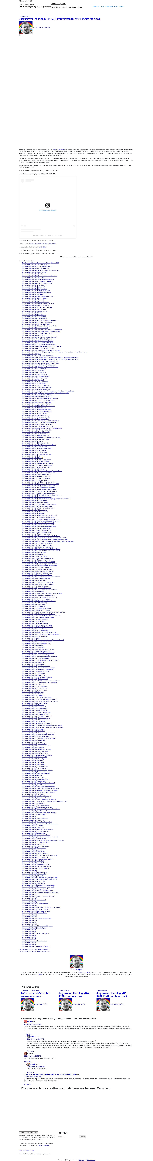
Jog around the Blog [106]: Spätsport (33, 747)
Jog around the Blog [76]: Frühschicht (33, 803)
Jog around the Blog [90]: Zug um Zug (33, 777)
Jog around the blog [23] (29, 902)
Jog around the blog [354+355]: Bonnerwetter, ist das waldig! (40, 398)
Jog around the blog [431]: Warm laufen (33, 300)
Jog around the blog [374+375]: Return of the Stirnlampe (39, 365)
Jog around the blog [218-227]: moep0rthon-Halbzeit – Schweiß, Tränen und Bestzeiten (48, 541)
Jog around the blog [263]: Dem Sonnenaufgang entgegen (39, 504)
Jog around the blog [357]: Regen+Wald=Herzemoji (37, 395)
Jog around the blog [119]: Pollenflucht (33, 721)
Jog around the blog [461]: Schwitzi (32, 274)
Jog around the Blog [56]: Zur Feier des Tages (35, 842)
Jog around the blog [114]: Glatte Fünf (33, 731)
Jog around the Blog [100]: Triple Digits (33, 759)
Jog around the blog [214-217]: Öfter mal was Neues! (37, 543)
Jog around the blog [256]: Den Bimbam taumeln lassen (38, 517)
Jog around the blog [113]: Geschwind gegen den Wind (38, 733)
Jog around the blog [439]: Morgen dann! (34, 285)
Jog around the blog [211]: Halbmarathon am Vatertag (37, 547)
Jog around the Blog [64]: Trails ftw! (33, 827)
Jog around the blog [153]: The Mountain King (35, 655)
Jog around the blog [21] (29, 905)
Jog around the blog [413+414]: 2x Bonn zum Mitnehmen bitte (40, 320)
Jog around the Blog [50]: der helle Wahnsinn (35, 853)
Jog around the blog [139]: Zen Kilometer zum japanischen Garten (41, 681)
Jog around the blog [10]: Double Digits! (34, 928)
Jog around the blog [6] (29, 935)
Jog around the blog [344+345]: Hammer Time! (35, 415)
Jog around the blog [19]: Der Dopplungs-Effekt (36, 911)
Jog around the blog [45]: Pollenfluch (33, 861)
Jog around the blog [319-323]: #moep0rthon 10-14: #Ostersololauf (59, 18)
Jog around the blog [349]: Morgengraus (34, 408)
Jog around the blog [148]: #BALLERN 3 (33, 664)
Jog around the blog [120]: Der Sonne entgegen (36, 718)
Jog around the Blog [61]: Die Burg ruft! (33, 833)
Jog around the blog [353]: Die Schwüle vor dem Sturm (38, 400)
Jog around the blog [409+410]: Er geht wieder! (36, 324)
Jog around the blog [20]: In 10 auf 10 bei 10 (35, 909)
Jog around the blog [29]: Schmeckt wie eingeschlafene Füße (40, 892)
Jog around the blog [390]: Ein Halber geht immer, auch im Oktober (41, 346)
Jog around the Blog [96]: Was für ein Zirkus (35, 766)
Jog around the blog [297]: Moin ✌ (32, 458)
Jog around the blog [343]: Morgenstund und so (36, 417)
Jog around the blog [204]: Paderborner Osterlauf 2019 (38, 562)
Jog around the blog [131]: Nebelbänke (33, 695)
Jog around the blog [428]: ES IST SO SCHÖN (35, 305)
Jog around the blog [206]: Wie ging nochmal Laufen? (38, 558)
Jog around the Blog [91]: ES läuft (32, 775)
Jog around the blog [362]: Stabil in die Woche (35, 385)
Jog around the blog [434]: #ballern (32, 294)
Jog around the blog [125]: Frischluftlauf (34, 707)
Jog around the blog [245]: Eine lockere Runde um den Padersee (41, 536)
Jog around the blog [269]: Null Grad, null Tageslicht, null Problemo (41, 495)
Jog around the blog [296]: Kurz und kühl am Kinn (36, 460)
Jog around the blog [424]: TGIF (31, 313)
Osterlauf (61, 149)
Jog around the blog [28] (29, 894)
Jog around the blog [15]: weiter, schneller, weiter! (36, 918)
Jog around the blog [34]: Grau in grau (33, 883)
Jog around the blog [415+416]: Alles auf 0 (34, 318)
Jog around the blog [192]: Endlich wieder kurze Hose (37, 584)
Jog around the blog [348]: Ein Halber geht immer (36, 409)
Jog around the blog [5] (29, 937)
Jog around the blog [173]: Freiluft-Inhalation (35, 619)
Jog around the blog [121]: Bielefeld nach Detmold (36, 716)
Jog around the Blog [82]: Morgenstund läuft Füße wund (38, 792)
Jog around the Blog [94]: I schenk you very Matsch (37, 770)
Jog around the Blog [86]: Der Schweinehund (35, 785)
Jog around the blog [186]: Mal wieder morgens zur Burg (38, 595)
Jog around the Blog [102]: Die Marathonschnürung (37, 755)
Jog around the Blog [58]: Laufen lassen (34, 838)
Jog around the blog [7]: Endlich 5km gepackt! (35, 933)
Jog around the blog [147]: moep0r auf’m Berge (36, 666)
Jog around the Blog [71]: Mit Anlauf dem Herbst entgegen (39, 812)
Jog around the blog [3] (29, 943)
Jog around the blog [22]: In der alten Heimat (35, 903)
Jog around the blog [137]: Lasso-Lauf (33, 684)
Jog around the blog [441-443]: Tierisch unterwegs (37, 281)
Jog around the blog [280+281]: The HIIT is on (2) (36, 480)
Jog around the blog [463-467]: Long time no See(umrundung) (40, 270)
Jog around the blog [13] (29, 922)
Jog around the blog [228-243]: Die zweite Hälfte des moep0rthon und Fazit (44, 539)
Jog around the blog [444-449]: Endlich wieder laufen (38, 279)
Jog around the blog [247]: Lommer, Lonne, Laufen (37, 532)
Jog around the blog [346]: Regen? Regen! (34, 413)
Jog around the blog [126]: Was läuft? (33, 705)
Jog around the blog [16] (29, 916)
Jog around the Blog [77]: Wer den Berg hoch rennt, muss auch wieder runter (44, 801)
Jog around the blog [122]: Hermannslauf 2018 (35, 714)
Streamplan (109, 6)
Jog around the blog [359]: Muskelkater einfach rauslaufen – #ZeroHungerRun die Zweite (48, 391)
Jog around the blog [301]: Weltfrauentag (34, 450)
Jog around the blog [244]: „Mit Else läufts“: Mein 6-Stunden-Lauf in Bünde (44, 538)
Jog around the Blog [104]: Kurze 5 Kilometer (35, 751)
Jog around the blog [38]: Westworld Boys (34, 874)
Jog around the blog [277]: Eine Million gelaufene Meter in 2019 (40, 484)
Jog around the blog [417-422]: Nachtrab (34, 317)
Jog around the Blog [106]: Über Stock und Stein (36, 746)
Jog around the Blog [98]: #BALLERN (33, 762)
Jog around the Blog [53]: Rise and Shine (34, 848)
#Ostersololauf (33, 244)
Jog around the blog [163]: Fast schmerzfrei (35, 636)
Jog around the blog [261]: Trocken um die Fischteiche (38, 508)
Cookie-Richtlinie (43, 1146)
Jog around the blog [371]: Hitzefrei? (33, 370)
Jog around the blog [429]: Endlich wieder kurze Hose (38, 304)
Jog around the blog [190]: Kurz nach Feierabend (36, 588)
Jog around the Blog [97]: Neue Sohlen (33, 764)
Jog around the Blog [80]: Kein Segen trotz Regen (36, 796)
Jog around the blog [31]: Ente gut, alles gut (35, 889)
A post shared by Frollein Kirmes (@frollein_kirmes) (47, 235)
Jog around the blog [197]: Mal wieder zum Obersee (37, 575)
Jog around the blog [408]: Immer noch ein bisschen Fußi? (39, 326)
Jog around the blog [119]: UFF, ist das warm (35, 720)
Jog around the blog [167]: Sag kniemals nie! (35, 630)
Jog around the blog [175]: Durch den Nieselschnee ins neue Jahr (41, 616)
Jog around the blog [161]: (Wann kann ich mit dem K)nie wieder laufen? (43, 640)
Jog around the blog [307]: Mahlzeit (32, 441)
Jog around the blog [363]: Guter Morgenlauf (35, 383)
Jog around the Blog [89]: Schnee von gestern (35, 779)
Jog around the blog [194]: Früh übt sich (34, 580)
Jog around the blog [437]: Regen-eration (34, 289)
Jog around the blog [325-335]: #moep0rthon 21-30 (37, 424)
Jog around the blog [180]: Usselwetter (33, 606)
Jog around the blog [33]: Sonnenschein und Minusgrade (38, 885)
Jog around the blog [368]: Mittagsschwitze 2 (35, 376)
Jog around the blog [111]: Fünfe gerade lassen (35, 736)
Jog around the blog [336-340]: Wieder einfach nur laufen (39, 422)
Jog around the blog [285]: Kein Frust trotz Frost (36, 476)
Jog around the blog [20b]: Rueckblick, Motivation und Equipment (41, 907)
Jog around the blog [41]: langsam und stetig (35, 868)
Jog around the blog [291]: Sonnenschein (34, 469)
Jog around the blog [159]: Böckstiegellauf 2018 (36, 643)
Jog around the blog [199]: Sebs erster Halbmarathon (37, 571)
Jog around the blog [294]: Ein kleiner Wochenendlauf (38, 463)
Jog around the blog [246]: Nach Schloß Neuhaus (36, 534)
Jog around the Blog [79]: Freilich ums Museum (35, 798)
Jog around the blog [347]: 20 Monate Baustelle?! (36, 411)
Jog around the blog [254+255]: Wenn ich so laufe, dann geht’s (41, 519)
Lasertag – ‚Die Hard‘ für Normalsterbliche (34, 941)
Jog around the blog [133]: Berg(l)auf (32, 692)
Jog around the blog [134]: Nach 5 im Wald (34, 690)
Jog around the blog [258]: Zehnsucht (33, 513)
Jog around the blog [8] (29, 931)
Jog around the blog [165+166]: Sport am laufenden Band (39, 632)
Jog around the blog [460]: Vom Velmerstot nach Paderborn (39, 276)
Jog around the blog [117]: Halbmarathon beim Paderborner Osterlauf (42, 725)
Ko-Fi (40, 974)
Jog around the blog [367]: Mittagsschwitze (35, 378)
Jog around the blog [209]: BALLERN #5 (34, 552)
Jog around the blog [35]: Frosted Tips (33, 881)
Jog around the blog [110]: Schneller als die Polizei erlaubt (39, 738)
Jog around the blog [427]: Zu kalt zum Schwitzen (37, 307)
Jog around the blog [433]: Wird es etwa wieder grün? (38, 296)
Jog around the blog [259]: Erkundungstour (35, 512)
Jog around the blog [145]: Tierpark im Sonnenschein (37, 669)
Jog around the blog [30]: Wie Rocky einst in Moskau (37, 890)
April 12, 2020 (42, 247)
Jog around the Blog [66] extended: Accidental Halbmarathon (40, 824)
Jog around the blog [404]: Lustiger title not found (37, 333)
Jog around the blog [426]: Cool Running (34, 309)
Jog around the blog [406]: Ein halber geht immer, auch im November (42, 330)
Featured (96, 6)
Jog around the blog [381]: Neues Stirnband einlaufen (37, 356)
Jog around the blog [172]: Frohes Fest (33, 621)
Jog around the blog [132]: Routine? (32, 694)
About (122, 6)
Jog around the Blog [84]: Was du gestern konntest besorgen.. (40, 788)
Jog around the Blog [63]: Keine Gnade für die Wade (37, 829)
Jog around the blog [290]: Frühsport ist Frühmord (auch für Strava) (42, 471)
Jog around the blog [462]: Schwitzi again (34, 272)
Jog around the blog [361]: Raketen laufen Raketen (37, 387)
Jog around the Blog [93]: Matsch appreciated (35, 772)
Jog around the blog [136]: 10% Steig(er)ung (35, 686)
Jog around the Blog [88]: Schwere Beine (34, 781)
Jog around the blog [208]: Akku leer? (33, 554)
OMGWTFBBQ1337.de (26, 4)
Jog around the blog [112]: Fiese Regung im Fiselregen (38, 734)
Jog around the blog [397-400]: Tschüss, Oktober (37, 339)
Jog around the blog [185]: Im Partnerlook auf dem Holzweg (39, 597)
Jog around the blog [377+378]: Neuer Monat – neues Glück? (40, 361)
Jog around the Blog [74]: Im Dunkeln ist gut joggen (37, 807)
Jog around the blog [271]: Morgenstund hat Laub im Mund (39, 491)
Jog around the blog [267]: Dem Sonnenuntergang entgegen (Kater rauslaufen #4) (46, 499)
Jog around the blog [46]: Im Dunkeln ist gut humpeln (37, 859)
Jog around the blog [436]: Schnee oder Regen (36, 291)
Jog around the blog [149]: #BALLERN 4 (34, 662)
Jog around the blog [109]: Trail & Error (33, 740)
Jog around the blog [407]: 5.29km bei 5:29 (35, 328)
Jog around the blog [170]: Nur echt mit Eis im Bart (37, 625)
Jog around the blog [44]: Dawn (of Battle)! (35, 863)
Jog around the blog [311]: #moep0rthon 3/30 (35, 434)
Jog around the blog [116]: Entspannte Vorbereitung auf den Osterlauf (42, 727)
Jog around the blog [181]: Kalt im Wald (33, 604)
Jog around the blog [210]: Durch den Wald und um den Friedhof (41, 551)
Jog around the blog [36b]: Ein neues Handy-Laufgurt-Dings (39, 877)
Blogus (81, 1160)
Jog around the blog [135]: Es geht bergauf (34, 688)
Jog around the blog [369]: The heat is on (34, 374)
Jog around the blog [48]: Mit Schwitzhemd (35, 857)
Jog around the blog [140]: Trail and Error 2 (35, 679)
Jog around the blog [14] (29, 920)
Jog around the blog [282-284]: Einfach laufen (36, 478)
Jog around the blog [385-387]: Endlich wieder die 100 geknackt (41, 350)
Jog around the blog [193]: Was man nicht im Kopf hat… (38, 582)
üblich (54, 149)
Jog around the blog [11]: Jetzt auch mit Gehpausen (37, 926)
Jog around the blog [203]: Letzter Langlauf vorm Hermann (39, 564)
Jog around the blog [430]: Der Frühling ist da (35, 302)
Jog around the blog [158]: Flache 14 (33, 645)
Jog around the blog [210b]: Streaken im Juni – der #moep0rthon (41, 549)
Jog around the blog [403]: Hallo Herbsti (34, 335)
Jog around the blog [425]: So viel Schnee (34, 311)
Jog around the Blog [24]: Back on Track (34, 900)
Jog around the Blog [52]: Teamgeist (33, 850)
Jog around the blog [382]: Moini (31, 354)
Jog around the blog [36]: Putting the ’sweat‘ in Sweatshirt (39, 879)
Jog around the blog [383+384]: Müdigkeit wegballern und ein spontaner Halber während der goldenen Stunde (54, 352)
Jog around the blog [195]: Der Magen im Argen (36, 578)
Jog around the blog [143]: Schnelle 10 (33, 673)
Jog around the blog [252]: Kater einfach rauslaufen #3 (38, 523)
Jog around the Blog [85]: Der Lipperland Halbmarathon (38, 786)
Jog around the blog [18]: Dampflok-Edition (34, 913)
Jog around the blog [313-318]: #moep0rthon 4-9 (36, 430)
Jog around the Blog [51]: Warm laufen (33, 851)
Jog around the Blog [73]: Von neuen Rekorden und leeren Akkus (41, 809)
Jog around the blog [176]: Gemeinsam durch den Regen (38, 614)
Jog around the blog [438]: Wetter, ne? (33, 287)
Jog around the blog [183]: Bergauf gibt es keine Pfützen (39, 601)
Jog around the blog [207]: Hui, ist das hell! (34, 556)
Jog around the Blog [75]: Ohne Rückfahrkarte (35, 805)
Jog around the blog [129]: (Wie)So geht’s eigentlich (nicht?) (39, 699)
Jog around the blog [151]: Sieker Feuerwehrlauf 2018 (37, 658)
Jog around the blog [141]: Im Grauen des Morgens (37, 677)
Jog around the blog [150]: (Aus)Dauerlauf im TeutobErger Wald (40, 660)
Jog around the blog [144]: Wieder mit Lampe (35, 671)
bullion (29, 1022)
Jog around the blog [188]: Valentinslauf (34, 591)
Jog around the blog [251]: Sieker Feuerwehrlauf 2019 (38, 525)
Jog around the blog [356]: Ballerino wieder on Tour (37, 396)
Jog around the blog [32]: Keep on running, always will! (38, 887)
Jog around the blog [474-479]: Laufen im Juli (35, 265)
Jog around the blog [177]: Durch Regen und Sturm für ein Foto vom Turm (43, 612)
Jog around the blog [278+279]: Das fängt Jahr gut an (38, 482)
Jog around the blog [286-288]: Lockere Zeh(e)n (36, 474)
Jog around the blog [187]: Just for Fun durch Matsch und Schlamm (42, 593)
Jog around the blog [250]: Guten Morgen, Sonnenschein (39, 526)
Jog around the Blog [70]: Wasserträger (34, 814)
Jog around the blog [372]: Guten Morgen (34, 369)
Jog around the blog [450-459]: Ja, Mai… (34, 278)
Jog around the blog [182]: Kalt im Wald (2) (34, 603)
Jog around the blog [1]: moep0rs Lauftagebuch (36, 946)
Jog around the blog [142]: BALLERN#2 (33, 675)
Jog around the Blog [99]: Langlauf (32, 760)
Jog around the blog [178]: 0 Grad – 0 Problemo (36, 610)
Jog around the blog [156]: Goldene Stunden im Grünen (38, 649)
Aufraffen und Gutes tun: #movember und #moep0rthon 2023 (40, 263)
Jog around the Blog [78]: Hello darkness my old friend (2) (39, 799)
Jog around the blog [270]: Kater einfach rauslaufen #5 (38, 493)
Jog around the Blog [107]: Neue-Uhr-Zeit (34, 744)
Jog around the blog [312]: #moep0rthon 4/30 (35, 432)
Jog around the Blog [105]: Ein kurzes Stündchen (36, 749)
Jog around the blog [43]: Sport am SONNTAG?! (36, 864)
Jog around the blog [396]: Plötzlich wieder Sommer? (37, 341)
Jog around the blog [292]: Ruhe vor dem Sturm (36, 467)
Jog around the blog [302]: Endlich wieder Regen (36, 448)
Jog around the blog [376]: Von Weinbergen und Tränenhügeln (40, 363)
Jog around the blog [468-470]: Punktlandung (35, 268)
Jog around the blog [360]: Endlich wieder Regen (36, 389)
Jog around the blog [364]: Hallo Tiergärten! (35, 382)
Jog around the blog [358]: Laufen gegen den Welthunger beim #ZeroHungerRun (45, 393)
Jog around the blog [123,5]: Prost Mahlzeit (34, 710)
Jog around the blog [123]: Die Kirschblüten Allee (36, 712)
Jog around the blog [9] (29, 929)
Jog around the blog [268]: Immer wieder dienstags (37, 497)
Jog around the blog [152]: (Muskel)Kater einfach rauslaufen (39, 656)
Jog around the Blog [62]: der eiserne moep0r (35, 831)
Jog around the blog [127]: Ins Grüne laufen (35, 703)
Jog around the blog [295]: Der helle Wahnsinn (35, 461)
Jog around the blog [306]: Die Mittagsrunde (35, 443)
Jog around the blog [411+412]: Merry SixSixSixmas (37, 322)
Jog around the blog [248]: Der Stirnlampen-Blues (36, 530)
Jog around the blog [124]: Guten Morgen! (34, 708)
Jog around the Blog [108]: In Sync (32, 742)
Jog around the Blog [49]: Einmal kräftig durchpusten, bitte (39, 855)
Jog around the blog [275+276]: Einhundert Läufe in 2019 (39, 486)
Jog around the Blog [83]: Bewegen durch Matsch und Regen (40, 790)
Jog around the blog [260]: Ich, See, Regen (34, 510)
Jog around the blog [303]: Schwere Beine (34, 447)
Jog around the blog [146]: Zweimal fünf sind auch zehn (38, 668)
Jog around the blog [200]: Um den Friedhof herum (37, 569)
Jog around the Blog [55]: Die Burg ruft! (33, 844)
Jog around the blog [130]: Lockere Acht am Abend (37, 697)
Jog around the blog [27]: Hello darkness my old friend (38, 896)
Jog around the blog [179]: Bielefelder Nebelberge (36, 608)
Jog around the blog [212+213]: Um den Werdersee (37, 545)
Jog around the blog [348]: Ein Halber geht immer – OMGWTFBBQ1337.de (50, 1074)
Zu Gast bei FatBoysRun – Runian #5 (33, 820)
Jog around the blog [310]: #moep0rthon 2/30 (35, 435)
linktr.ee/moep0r (84, 972)
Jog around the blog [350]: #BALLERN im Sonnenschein (38, 406)
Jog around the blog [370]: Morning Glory (34, 372)
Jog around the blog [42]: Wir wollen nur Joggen (36, 866)
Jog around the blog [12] (29, 924)
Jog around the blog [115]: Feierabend (33, 729)
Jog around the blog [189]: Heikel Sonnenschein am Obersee (39, 590)
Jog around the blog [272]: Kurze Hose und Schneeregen (39, 489)
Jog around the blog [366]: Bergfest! (33, 380)
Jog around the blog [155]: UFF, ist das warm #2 (36, 651)
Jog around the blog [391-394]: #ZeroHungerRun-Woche (39, 344)
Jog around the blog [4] (29, 939)
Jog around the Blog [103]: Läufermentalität (35, 753)
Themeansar (91, 1160)
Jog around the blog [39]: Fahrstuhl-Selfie (34, 872)
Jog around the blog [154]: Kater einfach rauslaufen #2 (38, 653)
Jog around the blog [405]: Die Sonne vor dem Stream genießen (41, 331)
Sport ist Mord (24, 16)
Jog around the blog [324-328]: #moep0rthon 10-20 (37, 426)
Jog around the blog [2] (29, 944)
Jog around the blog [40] (29, 870)
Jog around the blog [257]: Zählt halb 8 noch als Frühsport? (39, 515)
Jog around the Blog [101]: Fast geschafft (34, 757)
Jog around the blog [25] (29, 898)
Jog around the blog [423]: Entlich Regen (34, 315)
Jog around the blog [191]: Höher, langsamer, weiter (37, 586)
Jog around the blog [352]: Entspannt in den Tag (36, 402)
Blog (102, 6)
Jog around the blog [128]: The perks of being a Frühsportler (40, 701)
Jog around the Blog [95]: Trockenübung (34, 768)
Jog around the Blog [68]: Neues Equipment (35, 818)
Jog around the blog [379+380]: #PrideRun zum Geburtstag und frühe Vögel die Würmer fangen (50, 357)
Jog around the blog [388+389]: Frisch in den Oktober (38, 348)
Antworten (27, 1034)
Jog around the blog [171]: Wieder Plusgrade (35, 623)
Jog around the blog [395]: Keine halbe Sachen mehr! (37, 343)
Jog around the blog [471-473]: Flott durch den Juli (37, 266)
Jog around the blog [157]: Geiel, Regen (33, 647)
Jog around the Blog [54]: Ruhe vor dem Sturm (35, 846)
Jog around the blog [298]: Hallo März (33, 456)
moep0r (39, 27)
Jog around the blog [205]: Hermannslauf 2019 (36, 560)
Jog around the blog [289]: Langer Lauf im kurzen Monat (38, 473)
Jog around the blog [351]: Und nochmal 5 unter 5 (36, 404)
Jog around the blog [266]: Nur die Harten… (35, 500)
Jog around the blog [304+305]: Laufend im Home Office (39, 445)
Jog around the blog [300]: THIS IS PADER (34, 452)
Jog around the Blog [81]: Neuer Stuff (33, 794)
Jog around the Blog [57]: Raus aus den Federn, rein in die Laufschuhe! (43, 840)
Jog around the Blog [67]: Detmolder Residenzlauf (37, 822)
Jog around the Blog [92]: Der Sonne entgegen (36, 773)
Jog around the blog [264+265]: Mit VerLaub (35, 502)
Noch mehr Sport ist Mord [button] (26, 261)
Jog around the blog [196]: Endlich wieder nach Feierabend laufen (41, 577)
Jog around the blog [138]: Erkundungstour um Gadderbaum (39, 682)
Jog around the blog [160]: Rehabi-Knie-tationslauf (37, 642)
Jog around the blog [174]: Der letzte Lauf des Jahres (38, 617)
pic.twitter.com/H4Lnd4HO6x (47, 244)
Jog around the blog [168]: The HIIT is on (34, 629)
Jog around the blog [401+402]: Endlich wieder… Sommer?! (39, 337)
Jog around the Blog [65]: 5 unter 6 (32, 825)
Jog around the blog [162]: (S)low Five (33, 638)
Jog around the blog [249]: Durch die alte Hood (36, 528)
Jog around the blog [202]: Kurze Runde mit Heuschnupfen (39, 565)
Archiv (116, 6)
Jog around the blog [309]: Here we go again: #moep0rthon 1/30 (41, 437)
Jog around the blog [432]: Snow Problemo (35, 298)
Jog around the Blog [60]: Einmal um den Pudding (36, 835)
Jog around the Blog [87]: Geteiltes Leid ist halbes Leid (38, 783)
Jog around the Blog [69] (29, 816)
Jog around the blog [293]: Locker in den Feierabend (37, 465)
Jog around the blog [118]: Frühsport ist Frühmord (36, 723)
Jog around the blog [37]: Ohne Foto (33, 876)
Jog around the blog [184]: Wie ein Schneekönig (36, 599)
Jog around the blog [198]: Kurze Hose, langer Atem (37, 573)
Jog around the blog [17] (29, 915)
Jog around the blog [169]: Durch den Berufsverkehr (37, 627)
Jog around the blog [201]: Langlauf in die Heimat (36, 567)
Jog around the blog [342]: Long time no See (35, 419)
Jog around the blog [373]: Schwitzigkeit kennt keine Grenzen (40, 367)
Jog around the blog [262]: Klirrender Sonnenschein (37, 506)
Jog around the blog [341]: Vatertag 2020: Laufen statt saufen (40, 421)
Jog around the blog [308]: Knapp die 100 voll (35, 439)
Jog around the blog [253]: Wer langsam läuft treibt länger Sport (41, 521)
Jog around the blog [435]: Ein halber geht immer (36, 292)
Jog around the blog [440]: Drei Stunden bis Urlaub (37, 283)
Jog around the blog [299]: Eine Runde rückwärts (36, 454)
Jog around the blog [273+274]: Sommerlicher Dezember (38, 487)
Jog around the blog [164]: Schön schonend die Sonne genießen (41, 634)
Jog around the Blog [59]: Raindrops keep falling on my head (40, 837)
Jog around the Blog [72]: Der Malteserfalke (35, 811)
